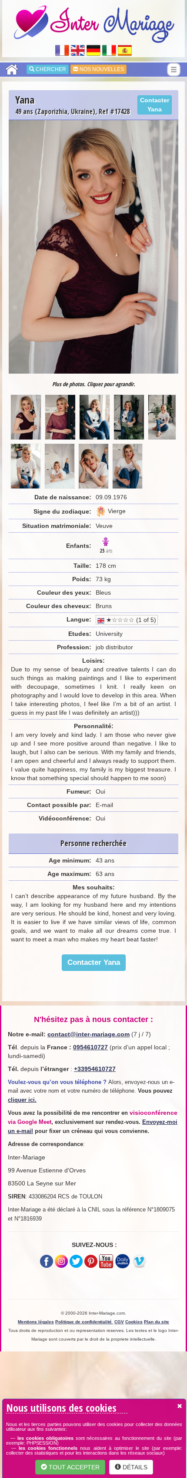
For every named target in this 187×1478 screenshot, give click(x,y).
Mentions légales (36, 1321)
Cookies (134, 1321)
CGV (119, 1321)
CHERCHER (50, 69)
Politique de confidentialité (84, 1321)
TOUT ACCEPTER (73, 1467)
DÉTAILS (134, 1467)
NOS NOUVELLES (101, 69)
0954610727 (90, 1047)
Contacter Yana (154, 105)
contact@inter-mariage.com (88, 1034)
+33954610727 (95, 1068)
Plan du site (156, 1321)
